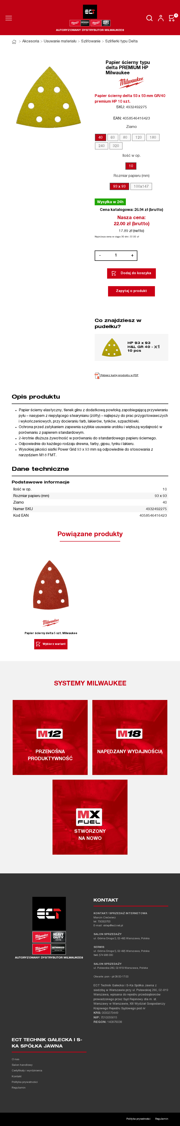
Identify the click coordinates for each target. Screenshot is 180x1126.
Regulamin (19, 1088)
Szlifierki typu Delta (121, 42)
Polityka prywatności (25, 1082)
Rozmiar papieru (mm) (131, 176)
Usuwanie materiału (60, 42)
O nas (15, 1059)
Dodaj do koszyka (136, 273)
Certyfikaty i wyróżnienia (27, 1071)
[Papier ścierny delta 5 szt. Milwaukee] (50, 585)
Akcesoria (30, 42)
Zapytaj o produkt (131, 291)
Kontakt (16, 1076)
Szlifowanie (91, 42)
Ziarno (131, 127)
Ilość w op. (131, 156)
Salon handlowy (22, 1065)
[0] (172, 18)
